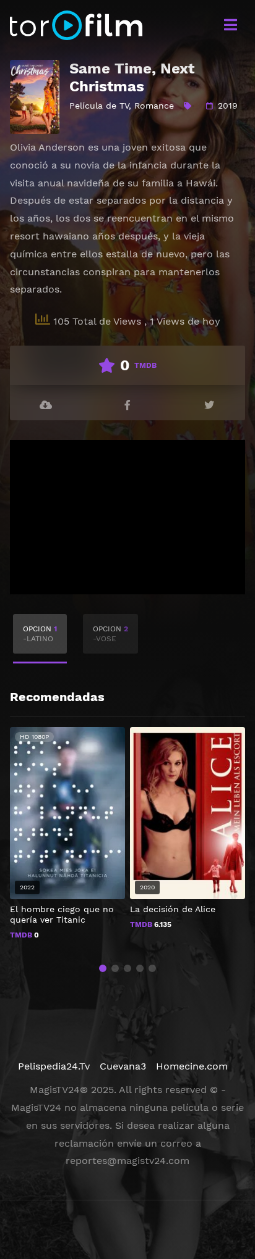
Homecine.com (192, 1066)
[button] (102, 968)
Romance (154, 105)
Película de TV (99, 105)
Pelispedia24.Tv (54, 1066)
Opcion (40, 634)
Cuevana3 (123, 1066)
